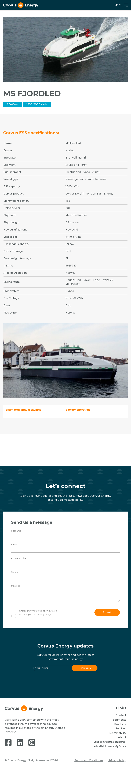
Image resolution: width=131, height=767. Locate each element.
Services (121, 728)
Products (120, 724)
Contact (121, 715)
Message (15, 586)
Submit (107, 612)
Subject (15, 572)
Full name (16, 531)
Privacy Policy (117, 760)
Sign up (84, 668)
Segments (119, 719)
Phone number (19, 558)
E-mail (14, 544)
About (122, 737)
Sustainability (117, 733)
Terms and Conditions (88, 760)
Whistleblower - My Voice (109, 746)
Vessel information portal (109, 741)
